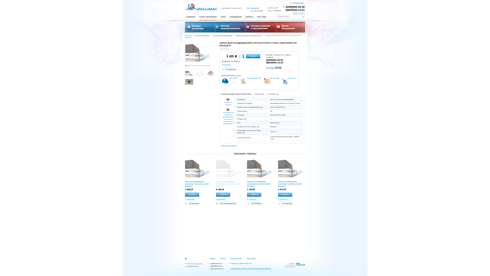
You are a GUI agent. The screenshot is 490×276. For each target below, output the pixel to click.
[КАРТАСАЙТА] (261, 17)
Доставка (273, 78)
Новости (213, 258)
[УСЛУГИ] (223, 17)
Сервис (290, 78)
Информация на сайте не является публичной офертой (250, 268)
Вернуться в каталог (229, 146)
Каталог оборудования (202, 35)
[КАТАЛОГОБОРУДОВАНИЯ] (208, 17)
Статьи (223, 258)
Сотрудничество (236, 258)
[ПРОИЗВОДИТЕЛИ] (236, 17)
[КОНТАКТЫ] (249, 17)
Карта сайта (251, 258)
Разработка (292, 263)
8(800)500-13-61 (295, 10)
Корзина (253, 8)
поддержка (289, 265)
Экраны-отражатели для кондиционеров (249, 35)
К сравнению (226, 65)
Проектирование (253, 78)
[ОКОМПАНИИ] (190, 17)
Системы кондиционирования (222, 35)
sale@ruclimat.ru (298, 3)
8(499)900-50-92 (295, 6)
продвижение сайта (290, 267)
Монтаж (232, 78)
